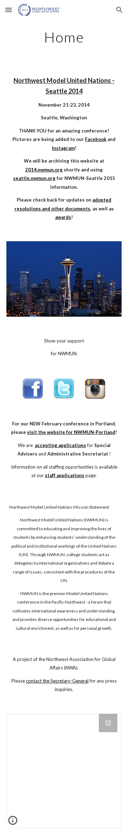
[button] (8, 9)
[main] (64, 37)
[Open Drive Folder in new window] (108, 723)
